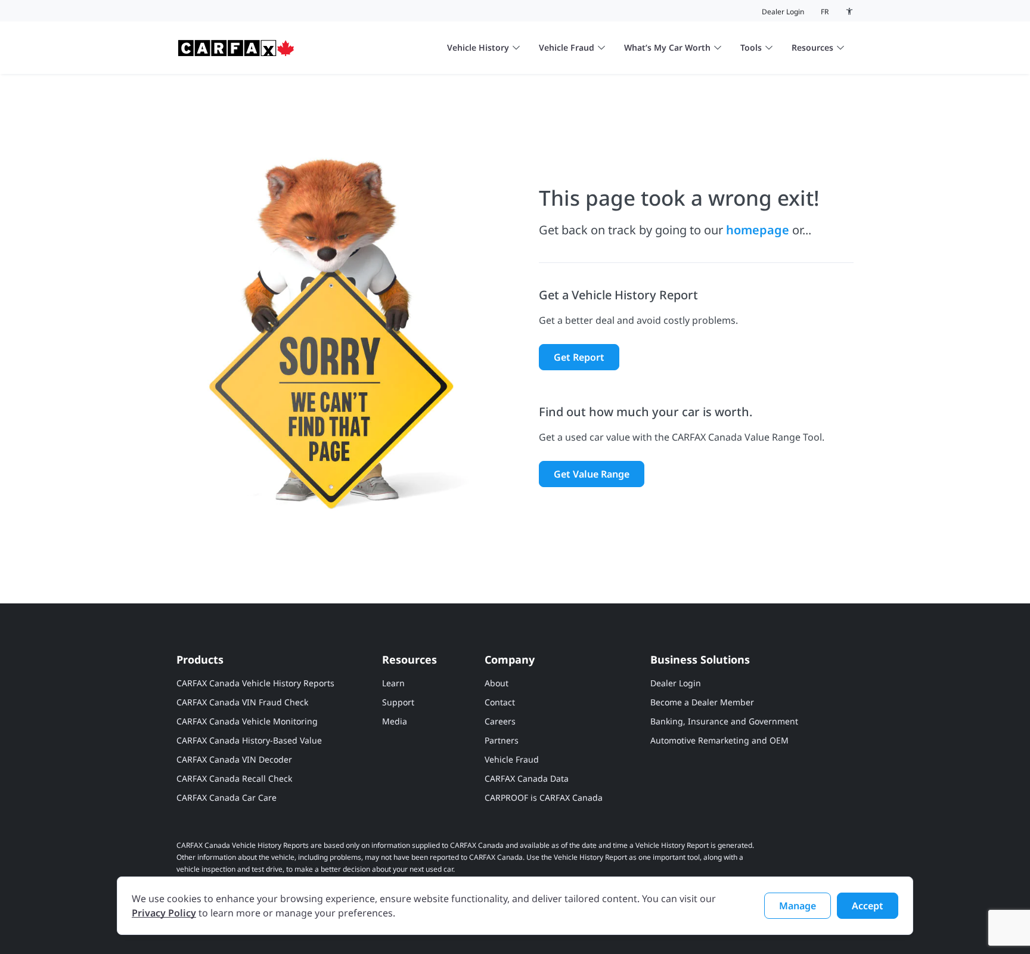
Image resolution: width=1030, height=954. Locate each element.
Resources (812, 47)
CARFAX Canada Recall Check (234, 778)
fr (825, 12)
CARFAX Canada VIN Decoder (234, 759)
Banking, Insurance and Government (724, 721)
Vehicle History (478, 47)
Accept (867, 905)
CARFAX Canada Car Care (226, 797)
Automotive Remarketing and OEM (719, 740)
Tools (751, 47)
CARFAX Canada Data (527, 778)
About (496, 683)
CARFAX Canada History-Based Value (249, 740)
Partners (502, 740)
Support (398, 702)
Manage (797, 905)
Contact (500, 702)
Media (394, 721)
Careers (500, 721)
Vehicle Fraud (566, 47)
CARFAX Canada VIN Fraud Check (242, 702)
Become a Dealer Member (702, 702)
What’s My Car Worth (667, 47)
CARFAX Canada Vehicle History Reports (255, 683)
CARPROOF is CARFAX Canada (544, 797)
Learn (393, 683)
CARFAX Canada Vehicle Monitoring (247, 721)
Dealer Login (783, 12)
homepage (757, 230)
